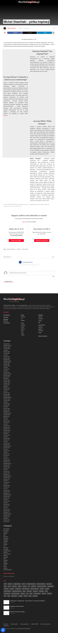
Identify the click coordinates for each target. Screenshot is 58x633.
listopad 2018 (7, 428)
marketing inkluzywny (16, 591)
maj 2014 (6, 502)
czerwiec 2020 (7, 400)
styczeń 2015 (6, 490)
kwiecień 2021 (7, 388)
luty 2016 (6, 469)
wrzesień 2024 (7, 362)
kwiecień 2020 (7, 403)
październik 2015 (7, 476)
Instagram (23, 325)
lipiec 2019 (6, 417)
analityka (10, 583)
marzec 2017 (6, 455)
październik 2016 (7, 463)
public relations (37, 593)
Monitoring (6, 321)
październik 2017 (7, 446)
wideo (30, 596)
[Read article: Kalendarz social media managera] (6, 613)
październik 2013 (7, 513)
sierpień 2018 (7, 432)
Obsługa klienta (41, 325)
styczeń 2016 (6, 471)
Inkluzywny (40, 318)
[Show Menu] (4, 2)
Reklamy (23, 320)
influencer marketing (41, 586)
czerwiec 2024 (7, 366)
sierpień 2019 (7, 416)
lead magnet (17, 588)
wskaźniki (35, 596)
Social (22, 315)
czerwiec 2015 (7, 482)
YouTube (22, 334)
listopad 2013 (7, 512)
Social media (25, 249)
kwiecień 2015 (7, 485)
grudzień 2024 (7, 358)
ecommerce (40, 330)
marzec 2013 (6, 521)
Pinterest (23, 329)
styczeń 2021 (6, 392)
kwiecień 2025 (7, 351)
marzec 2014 (6, 506)
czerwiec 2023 (7, 380)
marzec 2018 (6, 440)
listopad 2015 (7, 474)
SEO (9, 596)
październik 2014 (7, 495)
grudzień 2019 (7, 410)
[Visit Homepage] (29, 2)
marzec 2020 (6, 405)
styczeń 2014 (6, 509)
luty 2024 (6, 370)
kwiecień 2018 (7, 438)
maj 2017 (6, 452)
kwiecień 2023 (7, 381)
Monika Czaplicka (12, 28)
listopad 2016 (7, 461)
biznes (23, 583)
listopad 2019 (7, 411)
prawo (31, 593)
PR (27, 593)
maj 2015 (6, 484)
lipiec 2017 (6, 449)
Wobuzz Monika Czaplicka (9, 305)
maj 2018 (6, 436)
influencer (34, 586)
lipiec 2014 (6, 499)
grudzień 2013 (7, 510)
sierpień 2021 (7, 384)
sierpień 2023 (7, 377)
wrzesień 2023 (7, 375)
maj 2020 (6, 402)
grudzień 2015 (7, 472)
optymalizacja (7, 593)
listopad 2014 (7, 493)
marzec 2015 (6, 487)
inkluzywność (50, 586)
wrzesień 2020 (7, 399)
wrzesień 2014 (7, 496)
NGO (46, 591)
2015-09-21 (20, 28)
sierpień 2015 (7, 479)
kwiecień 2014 (7, 504)
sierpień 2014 (7, 498)
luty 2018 (6, 441)
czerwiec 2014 (7, 501)
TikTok (22, 331)
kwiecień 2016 (7, 466)
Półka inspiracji (7, 323)
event (9, 586)
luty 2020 (6, 406)
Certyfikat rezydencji (31, 583)
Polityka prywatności (24, 624)
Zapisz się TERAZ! (16, 240)
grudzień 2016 (7, 460)
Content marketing (41, 583)
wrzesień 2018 (7, 430)
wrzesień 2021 (7, 383)
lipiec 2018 (6, 433)
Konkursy (6, 317)
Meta (24, 591)
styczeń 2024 (6, 372)
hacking (24, 586)
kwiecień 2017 (7, 454)
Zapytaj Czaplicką (42, 336)
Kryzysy (40, 320)
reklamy (5, 115)
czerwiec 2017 (7, 451)
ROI (5, 596)
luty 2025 (6, 355)
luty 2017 (6, 457)
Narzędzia (6, 319)
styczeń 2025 (6, 356)
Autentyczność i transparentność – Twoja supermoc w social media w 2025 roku (27, 600)
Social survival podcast (45, 624)
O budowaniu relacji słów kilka (16, 606)
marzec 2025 (6, 353)
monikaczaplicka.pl (23, 305)
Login (23, 222)
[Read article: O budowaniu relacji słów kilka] (6, 608)
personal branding (15, 593)
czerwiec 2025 (7, 348)
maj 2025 (6, 350)
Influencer (40, 316)
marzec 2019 (6, 422)
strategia (20, 596)
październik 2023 (7, 373)
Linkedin (22, 327)
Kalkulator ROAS (34, 624)
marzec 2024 (6, 369)
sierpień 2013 (7, 517)
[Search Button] (53, 2)
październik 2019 (7, 413)
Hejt (39, 322)
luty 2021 (6, 391)
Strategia (40, 315)
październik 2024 (7, 361)
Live (22, 318)
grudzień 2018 (7, 427)
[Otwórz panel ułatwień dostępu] (3, 630)
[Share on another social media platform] (53, 33)
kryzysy (12, 588)
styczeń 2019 (6, 425)
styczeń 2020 (6, 408)
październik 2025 (7, 345)
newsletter (41, 591)
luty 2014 (6, 507)
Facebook (23, 316)
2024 (5, 583)
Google (22, 323)
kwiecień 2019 (7, 421)
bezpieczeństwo (17, 583)
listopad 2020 (7, 395)
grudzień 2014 (7, 491)
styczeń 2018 (6, 443)
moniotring (29, 591)
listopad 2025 (7, 344)
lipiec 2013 (6, 518)
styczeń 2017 (6, 458)
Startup (39, 332)
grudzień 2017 (7, 444)
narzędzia (35, 591)
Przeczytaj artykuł (42, 240)
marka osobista (7, 591)
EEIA (5, 586)
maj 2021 (6, 386)
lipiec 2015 (6, 480)
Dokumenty (6, 624)
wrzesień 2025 (7, 347)
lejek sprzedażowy (11, 249)
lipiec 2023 (6, 378)
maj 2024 (6, 367)
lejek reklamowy (25, 588)
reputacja (49, 593)
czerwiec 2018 (7, 435)
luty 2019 (6, 424)
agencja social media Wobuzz (24, 628)
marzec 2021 (6, 389)
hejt (29, 586)
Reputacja (40, 327)
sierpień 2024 (7, 364)
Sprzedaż (40, 329)
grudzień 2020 (7, 394)
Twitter (22, 332)
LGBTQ (41, 588)
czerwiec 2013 (7, 520)
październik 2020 (7, 397)
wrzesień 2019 (7, 414)
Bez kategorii (7, 315)
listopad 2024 (7, 359)
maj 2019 (6, 419)
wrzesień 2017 (7, 447)
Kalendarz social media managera (17, 611)
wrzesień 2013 (7, 515)
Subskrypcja (6, 625)
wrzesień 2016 (7, 465)
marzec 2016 (6, 468)
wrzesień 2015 (7, 477)
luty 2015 (6, 488)
